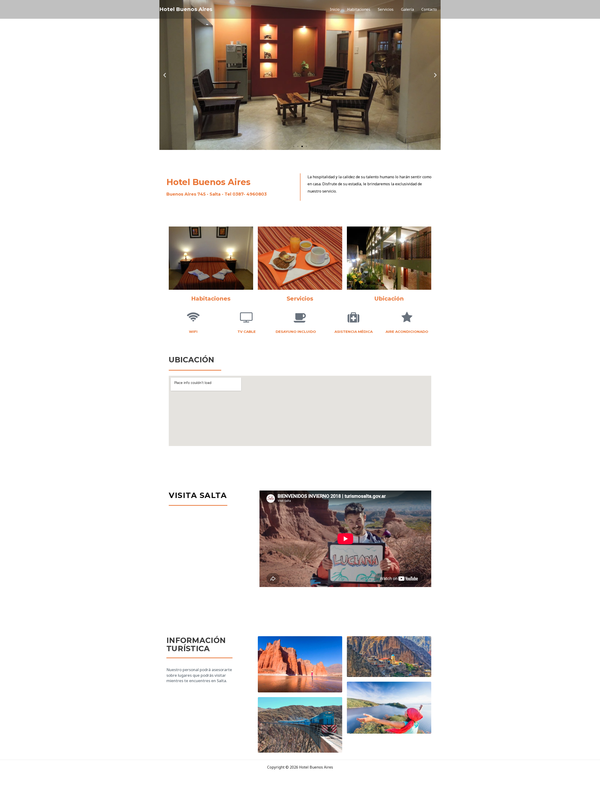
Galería (407, 9)
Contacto (429, 9)
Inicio (335, 9)
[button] (165, 75)
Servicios (386, 9)
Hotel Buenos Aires (185, 9)
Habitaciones (358, 9)
